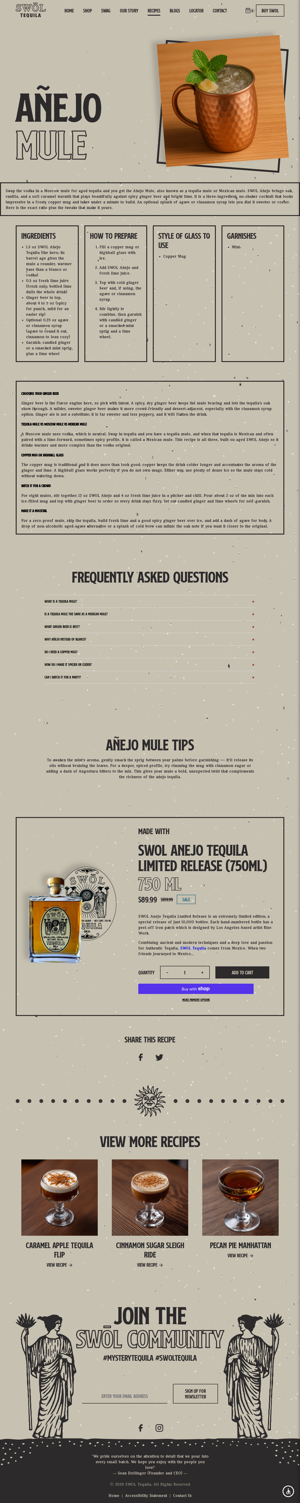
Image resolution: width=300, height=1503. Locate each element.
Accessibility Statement (146, 1495)
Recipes (154, 10)
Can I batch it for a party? (63, 677)
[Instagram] (159, 1428)
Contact (220, 10)
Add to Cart (242, 972)
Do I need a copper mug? (61, 651)
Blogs (175, 10)
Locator (196, 10)
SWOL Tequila (193, 948)
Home (69, 10)
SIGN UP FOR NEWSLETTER (195, 1394)
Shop (87, 10)
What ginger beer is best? (62, 626)
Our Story (129, 10)
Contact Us (182, 1495)
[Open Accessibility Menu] (288, 1491)
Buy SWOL (270, 10)
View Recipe (57, 1264)
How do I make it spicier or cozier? (68, 664)
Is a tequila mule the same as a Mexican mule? (76, 614)
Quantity (146, 972)
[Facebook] (140, 1428)
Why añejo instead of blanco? (65, 639)
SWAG (105, 10)
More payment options (196, 1000)
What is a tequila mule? (61, 601)
